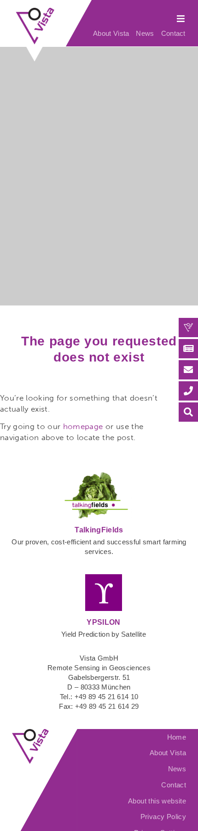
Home (176, 737)
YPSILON (103, 622)
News (145, 33)
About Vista (111, 33)
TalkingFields (99, 530)
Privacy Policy (163, 816)
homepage (83, 426)
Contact (173, 33)
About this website (157, 801)
